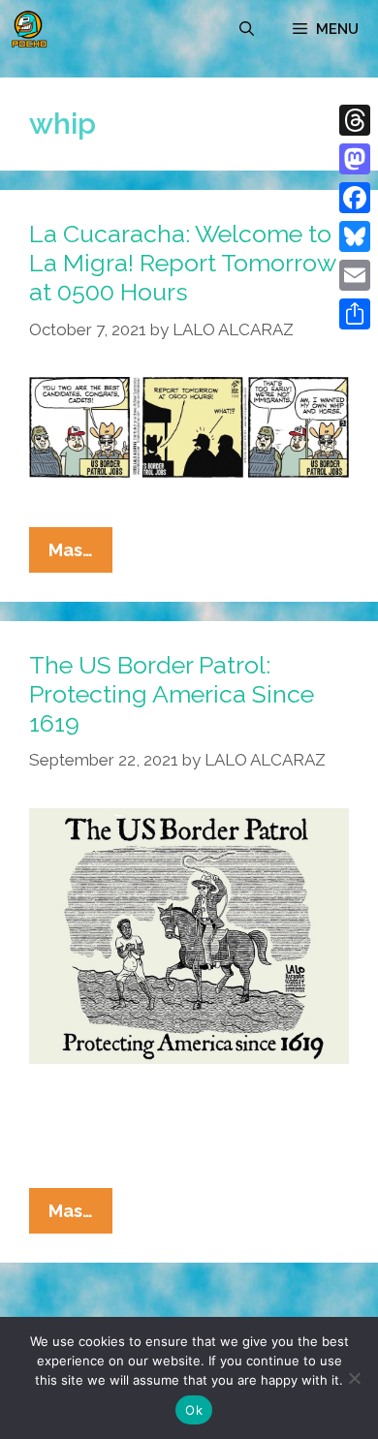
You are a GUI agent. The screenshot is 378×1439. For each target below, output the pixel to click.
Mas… (80, 556)
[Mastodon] (354, 159)
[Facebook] (354, 197)
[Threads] (354, 120)
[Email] (354, 275)
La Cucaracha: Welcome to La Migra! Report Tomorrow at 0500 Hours (182, 262)
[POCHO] (29, 29)
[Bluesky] (354, 236)
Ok (194, 1410)
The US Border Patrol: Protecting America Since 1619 (171, 693)
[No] (353, 1378)
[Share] (354, 314)
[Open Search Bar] (246, 29)
